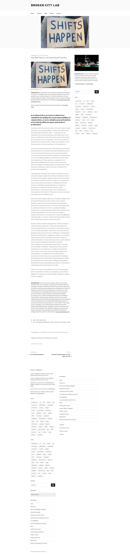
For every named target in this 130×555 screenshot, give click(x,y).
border (92, 101)
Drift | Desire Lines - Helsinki (38, 391)
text (92, 130)
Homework (88, 114)
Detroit (82, 109)
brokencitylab (89, 83)
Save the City (92, 128)
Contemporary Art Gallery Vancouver (40, 518)
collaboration (90, 103)
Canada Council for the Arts (37, 515)
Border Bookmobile (35, 512)
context (93, 106)
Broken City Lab (45, 5)
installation (85, 117)
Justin (46, 55)
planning (90, 122)
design (77, 109)
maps (76, 122)
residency (84, 128)
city (76, 103)
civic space (82, 103)
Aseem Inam (34, 389)
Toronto (77, 133)
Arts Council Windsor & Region (38, 509)
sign (76, 130)
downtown (78, 111)
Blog (46, 13)
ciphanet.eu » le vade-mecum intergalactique (42, 382)
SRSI (80, 130)
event (84, 111)
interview (39, 322)
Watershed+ (34, 540)
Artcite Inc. (33, 506)
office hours (83, 122)
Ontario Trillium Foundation (37, 532)
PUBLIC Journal (34, 534)
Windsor (88, 133)
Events (52, 13)
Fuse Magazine (34, 520)
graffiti (77, 114)
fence (95, 111)
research (46, 322)
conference (86, 106)
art (84, 101)
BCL (34, 322)
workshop (94, 133)
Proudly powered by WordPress (38, 551)
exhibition (90, 111)
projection (84, 125)
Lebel (83, 120)
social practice (55, 322)
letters (92, 120)
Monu (32, 526)
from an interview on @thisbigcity (47, 389)
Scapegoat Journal (35, 537)
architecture (78, 101)
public (96, 125)
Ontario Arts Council (36, 529)
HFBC (82, 114)
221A (32, 503)
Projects (39, 13)
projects (91, 125)
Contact (58, 13)
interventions (93, 117)
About (32, 13)
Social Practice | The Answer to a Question (46, 338)
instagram (77, 117)
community (78, 106)
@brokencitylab (80, 83)
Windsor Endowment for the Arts (39, 543)
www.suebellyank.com (62, 312)
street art (86, 130)
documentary (89, 109)
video (82, 133)
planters (77, 125)
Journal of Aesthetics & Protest (38, 523)
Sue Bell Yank (65, 322)
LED (88, 120)
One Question (41, 320)
